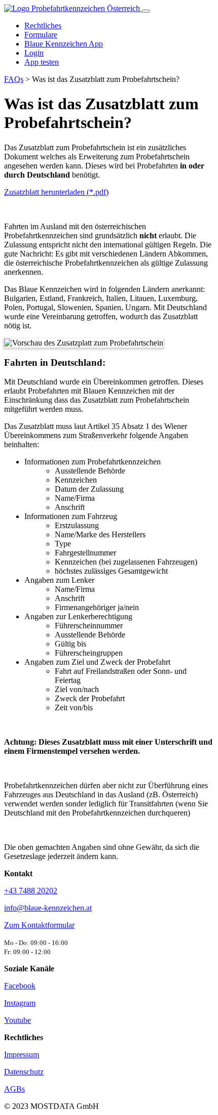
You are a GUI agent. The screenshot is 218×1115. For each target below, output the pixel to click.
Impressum (21, 1054)
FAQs (13, 79)
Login (34, 53)
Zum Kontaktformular (39, 925)
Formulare (40, 34)
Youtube (17, 1020)
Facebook (19, 985)
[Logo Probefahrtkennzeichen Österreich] (73, 8)
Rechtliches (42, 25)
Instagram (19, 1003)
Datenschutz (24, 1071)
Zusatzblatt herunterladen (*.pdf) (56, 192)
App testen (41, 62)
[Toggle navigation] (146, 11)
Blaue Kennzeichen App (63, 43)
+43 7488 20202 (30, 890)
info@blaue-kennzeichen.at (48, 908)
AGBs (14, 1089)
